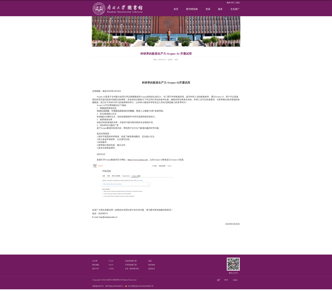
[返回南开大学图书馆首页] (118, 3)
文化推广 (235, 9)
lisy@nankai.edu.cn (108, 217)
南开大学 (230, 3)
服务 (220, 9)
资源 (208, 9)
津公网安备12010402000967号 (140, 286)
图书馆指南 (192, 9)
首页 (176, 9)
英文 (238, 3)
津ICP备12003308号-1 (114, 286)
